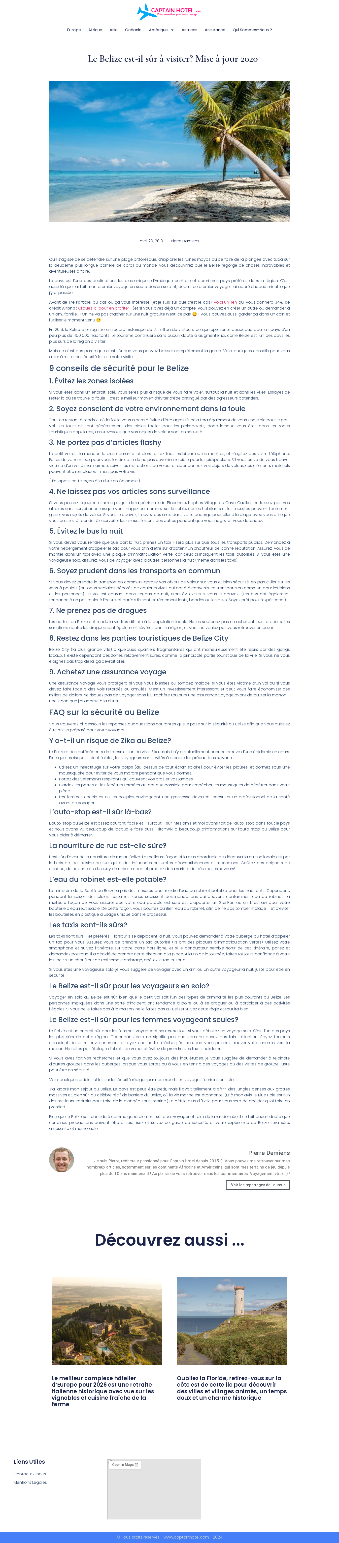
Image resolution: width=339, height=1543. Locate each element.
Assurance (215, 30)
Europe (74, 30)
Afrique (95, 30)
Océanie (133, 30)
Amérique (158, 30)
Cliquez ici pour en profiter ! (104, 308)
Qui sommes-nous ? (252, 30)
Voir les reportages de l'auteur (258, 1185)
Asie (114, 30)
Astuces (189, 30)
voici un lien (225, 302)
